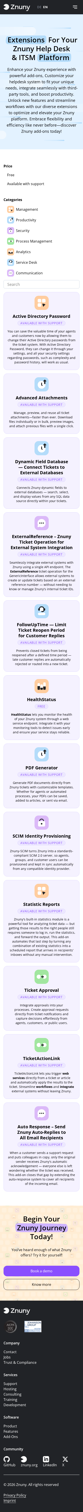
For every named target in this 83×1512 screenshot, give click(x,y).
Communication (29, 273)
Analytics (23, 251)
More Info (41, 331)
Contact (10, 1351)
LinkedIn (50, 1465)
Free (10, 175)
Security (22, 230)
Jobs (7, 1357)
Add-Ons (11, 1436)
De (39, 7)
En (45, 7)
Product (10, 1426)
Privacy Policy (15, 1495)
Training (10, 1399)
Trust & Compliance (20, 1362)
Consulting (12, 1394)
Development (15, 1404)
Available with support (25, 183)
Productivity (26, 220)
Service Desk (26, 262)
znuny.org (29, 1465)
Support (10, 1383)
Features (11, 1431)
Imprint (10, 1500)
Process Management (34, 241)
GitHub (9, 1465)
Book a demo (41, 1271)
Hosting (10, 1389)
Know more (41, 1284)
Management (27, 209)
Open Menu (75, 7)
